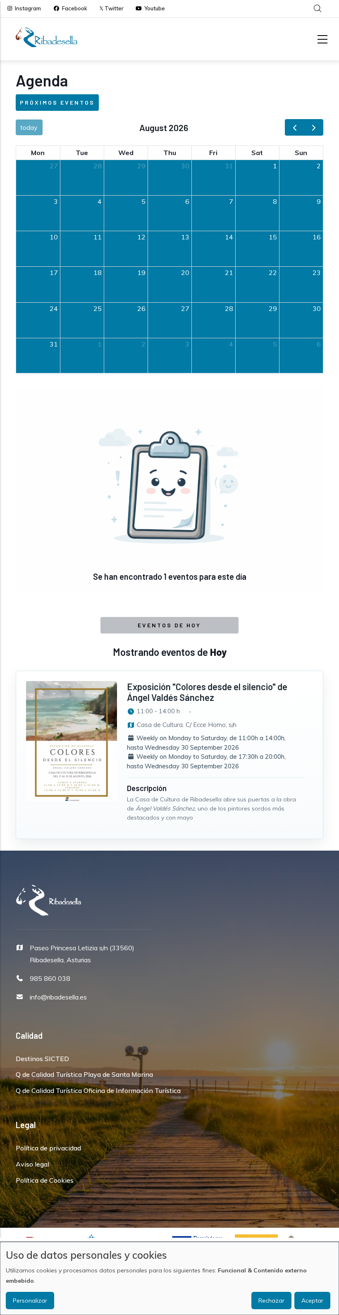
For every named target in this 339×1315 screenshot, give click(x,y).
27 (54, 166)
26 (141, 308)
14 (229, 237)
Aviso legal (32, 1164)
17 (54, 272)
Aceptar (312, 1300)
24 (54, 308)
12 (141, 237)
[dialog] (169, 1278)
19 (141, 272)
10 (54, 237)
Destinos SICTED (42, 1058)
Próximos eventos (57, 102)
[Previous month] (294, 127)
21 (229, 272)
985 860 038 (50, 978)
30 (185, 166)
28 (97, 166)
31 (229, 166)
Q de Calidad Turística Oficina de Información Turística (98, 1090)
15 (273, 237)
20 (185, 272)
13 (185, 237)
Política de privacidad (48, 1148)
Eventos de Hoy (169, 625)
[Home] (46, 37)
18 (97, 272)
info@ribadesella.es (58, 997)
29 (141, 166)
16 (317, 237)
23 (317, 272)
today (29, 127)
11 (97, 237)
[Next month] (313, 127)
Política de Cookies (45, 1180)
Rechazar (271, 1300)
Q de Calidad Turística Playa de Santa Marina (84, 1074)
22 (273, 272)
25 (97, 308)
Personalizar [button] (30, 1300)
